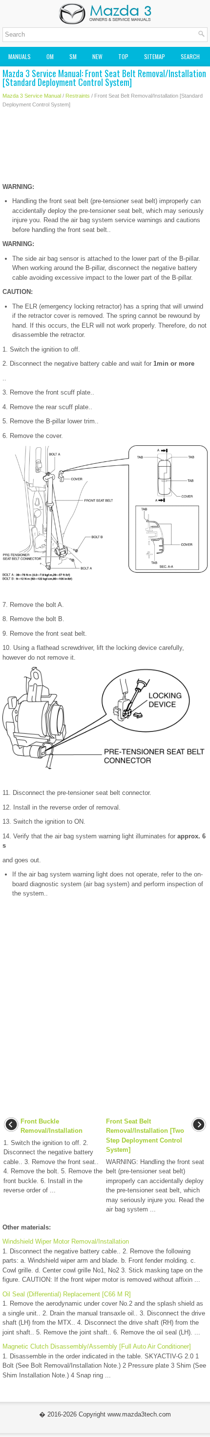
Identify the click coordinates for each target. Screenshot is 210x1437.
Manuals (19, 56)
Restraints (77, 96)
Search (190, 56)
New (97, 56)
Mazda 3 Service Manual (31, 96)
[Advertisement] (105, 148)
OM (50, 56)
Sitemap (154, 56)
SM (73, 56)
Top (123, 56)
